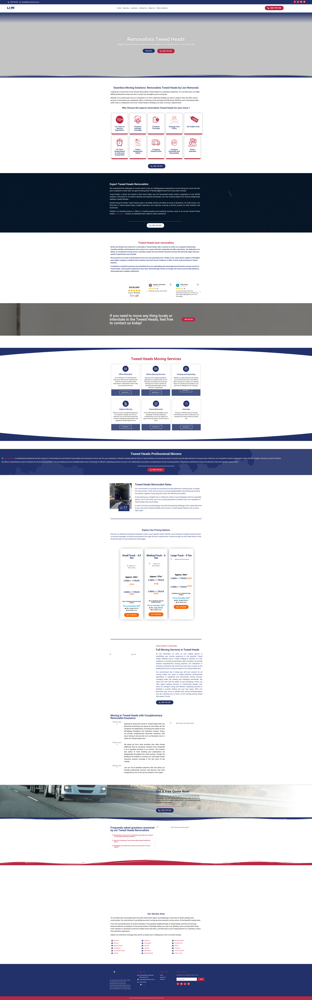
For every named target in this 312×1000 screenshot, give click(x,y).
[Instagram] (294, 1)
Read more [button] (152, 298)
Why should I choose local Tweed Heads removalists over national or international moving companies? (133, 835)
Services (126, 8)
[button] (200, 291)
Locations (134, 8)
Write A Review (161, 8)
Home (119, 8)
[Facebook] (301, 1)
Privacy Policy (160, 998)
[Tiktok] (298, 1)
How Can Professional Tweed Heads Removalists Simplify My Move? (132, 841)
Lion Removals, (9, 458)
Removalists (119, 214)
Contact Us (143, 8)
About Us (151, 8)
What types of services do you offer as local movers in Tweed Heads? (132, 846)
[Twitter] (304, 1)
